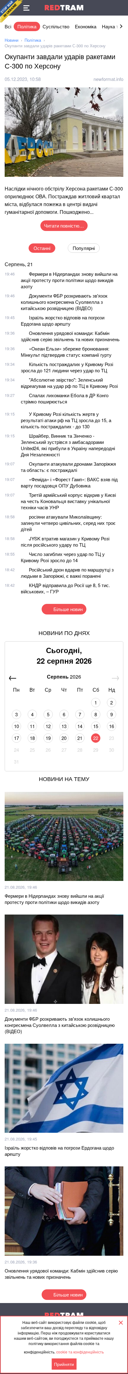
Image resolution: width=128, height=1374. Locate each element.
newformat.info (108, 79)
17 (16, 738)
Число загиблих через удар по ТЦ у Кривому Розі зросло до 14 (63, 557)
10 (16, 726)
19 (48, 738)
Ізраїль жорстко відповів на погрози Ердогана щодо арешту (62, 320)
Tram (64, 7)
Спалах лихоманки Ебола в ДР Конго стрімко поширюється (64, 398)
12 (48, 726)
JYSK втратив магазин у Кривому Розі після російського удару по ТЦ (65, 541)
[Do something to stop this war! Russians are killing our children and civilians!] (11, 11)
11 (32, 726)
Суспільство (56, 26)
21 (79, 738)
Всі (8, 26)
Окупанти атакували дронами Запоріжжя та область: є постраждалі (68, 466)
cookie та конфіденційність (80, 1351)
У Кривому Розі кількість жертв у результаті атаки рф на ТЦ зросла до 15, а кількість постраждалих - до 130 (66, 420)
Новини (11, 40)
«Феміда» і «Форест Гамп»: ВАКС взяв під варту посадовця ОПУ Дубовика (69, 482)
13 (64, 726)
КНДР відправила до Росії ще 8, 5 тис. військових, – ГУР (65, 588)
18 (32, 738)
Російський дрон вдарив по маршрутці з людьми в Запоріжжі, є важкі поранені (67, 572)
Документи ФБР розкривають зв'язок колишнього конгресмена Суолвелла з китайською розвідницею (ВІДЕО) (64, 301)
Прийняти (64, 1364)
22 (95, 738)
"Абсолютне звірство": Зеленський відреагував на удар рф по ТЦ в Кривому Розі (69, 382)
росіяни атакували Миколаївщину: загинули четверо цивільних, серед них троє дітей (68, 522)
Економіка (85, 26)
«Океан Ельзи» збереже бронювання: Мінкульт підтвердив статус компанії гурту (66, 351)
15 (95, 726)
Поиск (120, 7)
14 (79, 726)
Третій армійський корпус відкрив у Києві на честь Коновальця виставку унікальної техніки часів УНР (68, 501)
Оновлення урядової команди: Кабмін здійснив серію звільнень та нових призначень (70, 336)
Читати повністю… (64, 225)
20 (64, 738)
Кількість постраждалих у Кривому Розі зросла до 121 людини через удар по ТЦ (67, 367)
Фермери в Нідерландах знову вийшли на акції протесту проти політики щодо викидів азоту (69, 280)
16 (111, 726)
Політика (26, 26)
